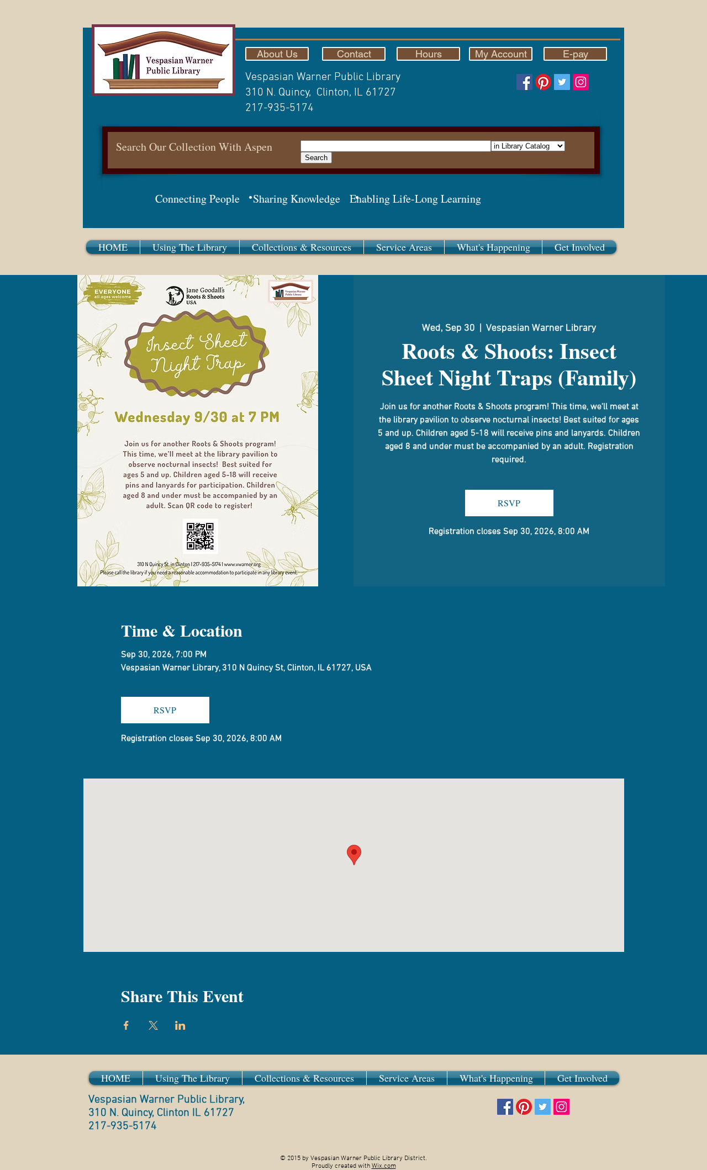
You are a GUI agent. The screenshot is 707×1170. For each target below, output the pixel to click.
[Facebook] (524, 82)
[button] (189, 247)
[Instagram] (581, 82)
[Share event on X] (153, 1025)
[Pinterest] (543, 82)
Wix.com (384, 1166)
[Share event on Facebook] (126, 1025)
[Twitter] (562, 82)
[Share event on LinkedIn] (180, 1025)
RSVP (509, 503)
